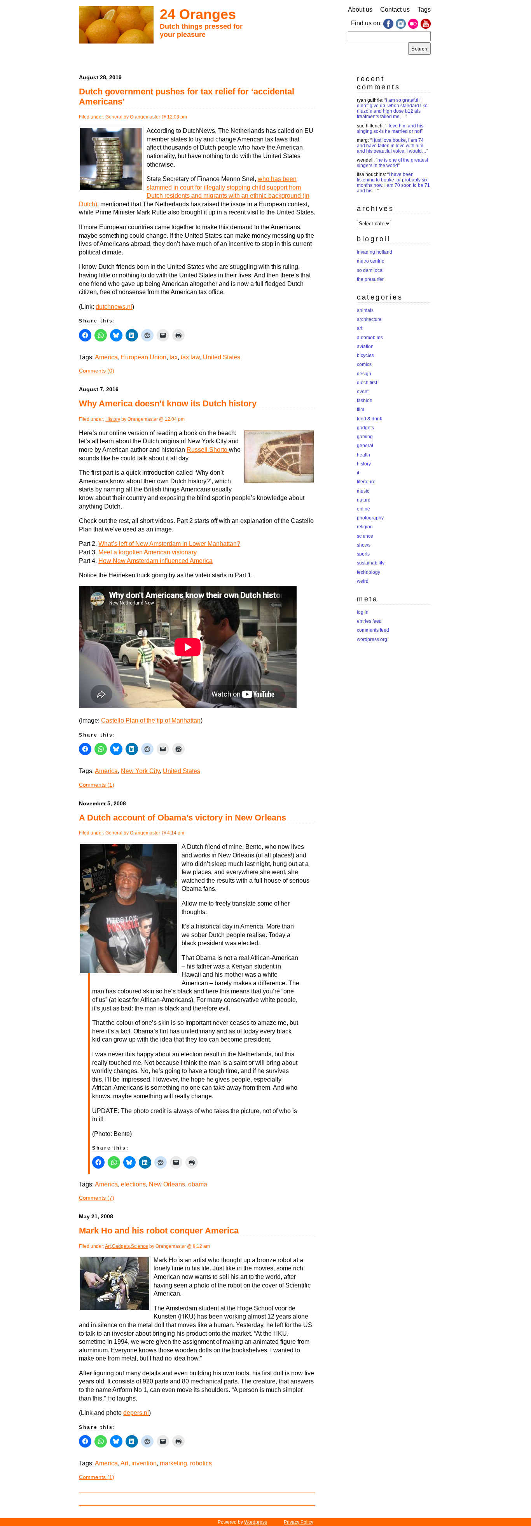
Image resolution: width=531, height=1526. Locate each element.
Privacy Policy (298, 1522)
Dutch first (367, 382)
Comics (364, 364)
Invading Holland (374, 252)
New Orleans (167, 1184)
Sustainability (370, 563)
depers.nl (136, 1412)
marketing (173, 1463)
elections (133, 1184)
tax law (190, 357)
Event (363, 391)
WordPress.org (372, 639)
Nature (363, 500)
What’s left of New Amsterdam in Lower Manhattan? (169, 543)
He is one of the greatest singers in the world (392, 162)
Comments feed (373, 630)
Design (364, 373)
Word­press (255, 1522)
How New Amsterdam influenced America (155, 560)
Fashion (364, 400)
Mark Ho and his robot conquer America (159, 1230)
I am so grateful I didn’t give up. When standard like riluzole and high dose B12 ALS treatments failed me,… (392, 108)
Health (363, 455)
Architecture (369, 319)
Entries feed (369, 621)
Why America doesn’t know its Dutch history (168, 403)
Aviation (365, 346)
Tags (424, 9)
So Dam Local (370, 270)
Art (108, 1246)
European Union (143, 357)
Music (363, 491)
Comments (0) (96, 371)
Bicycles (365, 355)
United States (221, 357)
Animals (365, 310)
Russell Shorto (208, 449)
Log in (363, 612)
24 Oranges (198, 14)
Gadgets (121, 1246)
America (106, 357)
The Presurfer (370, 279)
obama (197, 1184)
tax (173, 357)
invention (144, 1463)
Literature (366, 481)
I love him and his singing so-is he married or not (390, 128)
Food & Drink (369, 419)
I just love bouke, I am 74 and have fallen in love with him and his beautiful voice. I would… (391, 146)
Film (360, 409)
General (113, 117)
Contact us (395, 9)
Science (139, 1246)
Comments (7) (96, 1198)
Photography (370, 518)
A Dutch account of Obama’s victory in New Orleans (182, 817)
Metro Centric (370, 261)
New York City (140, 771)
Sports (363, 554)
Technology (368, 572)
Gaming (365, 436)
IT (358, 473)
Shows (363, 545)
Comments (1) (96, 785)
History (112, 419)
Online (363, 509)
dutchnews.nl (114, 306)
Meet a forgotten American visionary (147, 552)
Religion (365, 527)
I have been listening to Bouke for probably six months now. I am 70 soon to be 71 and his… (393, 182)
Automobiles (370, 337)
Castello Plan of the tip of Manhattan (151, 720)
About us (360, 9)
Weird (363, 581)
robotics (201, 1463)
